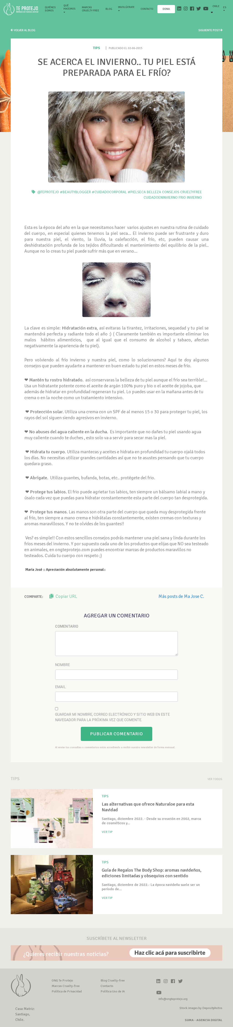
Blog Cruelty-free (113, 980)
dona (166, 9)
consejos (170, 192)
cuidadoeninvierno (161, 197)
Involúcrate (126, 7)
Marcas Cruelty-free (66, 986)
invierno (194, 197)
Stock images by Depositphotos (201, 1008)
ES (224, 7)
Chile (216, 6)
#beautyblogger (75, 192)
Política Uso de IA (113, 991)
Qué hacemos (69, 7)
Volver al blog (24, 30)
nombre (62, 665)
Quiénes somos (52, 9)
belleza (154, 192)
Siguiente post (209, 30)
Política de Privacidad (67, 991)
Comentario (66, 626)
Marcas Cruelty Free (90, 9)
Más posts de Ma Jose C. (181, 596)
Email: (60, 687)
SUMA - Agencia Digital (203, 1020)
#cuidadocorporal (109, 192)
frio (182, 197)
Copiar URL (66, 596)
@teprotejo (48, 192)
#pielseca (137, 192)
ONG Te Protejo (62, 980)
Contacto (147, 9)
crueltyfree (191, 192)
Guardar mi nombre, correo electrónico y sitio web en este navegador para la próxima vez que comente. (112, 717)
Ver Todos (215, 779)
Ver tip (107, 832)
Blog (109, 9)
